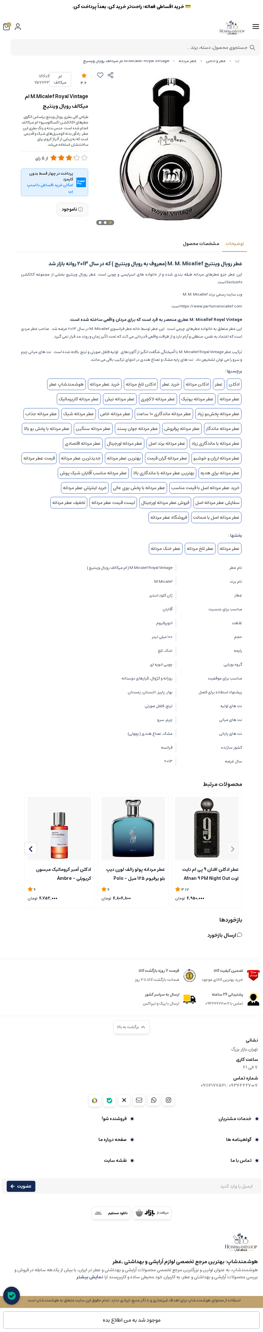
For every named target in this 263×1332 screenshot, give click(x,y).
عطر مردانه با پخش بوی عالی (139, 488)
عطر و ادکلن (216, 61)
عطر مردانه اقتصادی (83, 443)
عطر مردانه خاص (115, 414)
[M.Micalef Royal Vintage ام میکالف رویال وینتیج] (131, 1245)
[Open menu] (256, 26)
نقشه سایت (115, 1160)
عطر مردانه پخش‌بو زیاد (218, 414)
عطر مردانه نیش (120, 399)
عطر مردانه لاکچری (158, 399)
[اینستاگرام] (168, 1100)
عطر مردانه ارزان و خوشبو (216, 458)
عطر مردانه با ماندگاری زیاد (215, 443)
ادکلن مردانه (197, 384)
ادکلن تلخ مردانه (141, 384)
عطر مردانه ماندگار (223, 429)
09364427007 (243, 1085)
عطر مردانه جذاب (41, 414)
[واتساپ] (153, 1100)
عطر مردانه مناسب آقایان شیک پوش (93, 473)
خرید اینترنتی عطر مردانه (85, 488)
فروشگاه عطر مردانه (168, 517)
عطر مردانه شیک (78, 414)
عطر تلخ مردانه (200, 548)
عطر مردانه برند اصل (166, 443)
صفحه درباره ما (112, 1139)
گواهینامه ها (238, 1139)
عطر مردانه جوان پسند (137, 429)
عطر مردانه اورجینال (124, 443)
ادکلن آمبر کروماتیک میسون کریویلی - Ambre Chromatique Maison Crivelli (59, 873)
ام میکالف (60, 79)
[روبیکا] (94, 1100)
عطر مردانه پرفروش (182, 429)
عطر (219, 384)
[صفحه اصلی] (237, 61)
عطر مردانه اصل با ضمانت (216, 517)
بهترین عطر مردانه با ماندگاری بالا (163, 473)
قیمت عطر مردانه (39, 458)
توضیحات (234, 244)
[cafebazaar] (152, 1213)
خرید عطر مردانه (105, 384)
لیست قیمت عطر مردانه (113, 502)
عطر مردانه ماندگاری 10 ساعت (164, 414)
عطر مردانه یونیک (197, 399)
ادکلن (234, 384)
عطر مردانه (188, 61)
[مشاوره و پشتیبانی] (11, 1296)
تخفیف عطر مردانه (68, 502)
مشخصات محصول (201, 244)
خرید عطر (171, 384)
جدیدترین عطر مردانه (81, 458)
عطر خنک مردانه (166, 548)
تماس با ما (241, 1160)
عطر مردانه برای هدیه (220, 473)
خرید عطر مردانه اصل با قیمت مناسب (205, 488)
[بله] (109, 1100)
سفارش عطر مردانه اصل (217, 502)
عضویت (24, 1186)
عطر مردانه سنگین (93, 429)
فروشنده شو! (114, 1119)
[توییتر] (124, 1100)
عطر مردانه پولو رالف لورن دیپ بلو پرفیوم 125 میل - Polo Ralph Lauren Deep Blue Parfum (135, 873)
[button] (30, 848)
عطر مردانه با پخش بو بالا (47, 429)
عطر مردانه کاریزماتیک (79, 399)
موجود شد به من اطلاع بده (132, 1320)
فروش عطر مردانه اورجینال (165, 502)
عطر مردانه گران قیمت (167, 458)
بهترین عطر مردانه (124, 458)
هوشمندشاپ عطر (66, 384)
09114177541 (213, 1085)
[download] (111, 1213)
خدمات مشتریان (234, 1119)
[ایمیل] (138, 1100)
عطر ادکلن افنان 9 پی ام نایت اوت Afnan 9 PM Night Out (210, 873)
